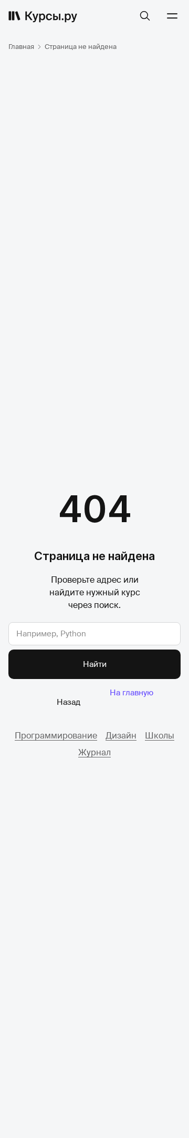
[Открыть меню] (172, 15)
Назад (68, 702)
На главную (131, 692)
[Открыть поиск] (144, 15)
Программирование (56, 735)
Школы (159, 735)
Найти (95, 664)
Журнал (94, 752)
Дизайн (121, 735)
